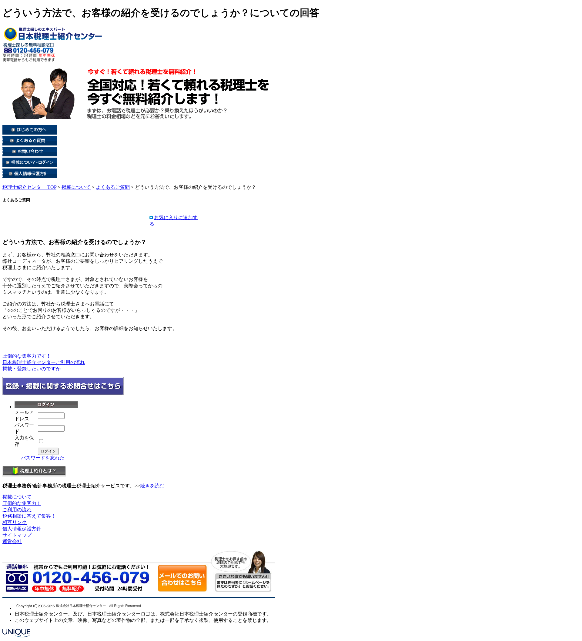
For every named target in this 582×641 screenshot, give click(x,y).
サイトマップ (17, 535)
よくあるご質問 (113, 187)
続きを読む (152, 485)
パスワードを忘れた (43, 457)
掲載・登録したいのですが (31, 368)
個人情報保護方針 (21, 528)
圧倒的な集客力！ (21, 503)
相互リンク (14, 522)
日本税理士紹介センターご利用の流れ (43, 362)
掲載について (76, 187)
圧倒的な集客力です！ (26, 356)
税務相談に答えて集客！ (29, 516)
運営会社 (12, 541)
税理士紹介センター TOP (29, 187)
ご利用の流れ (17, 509)
